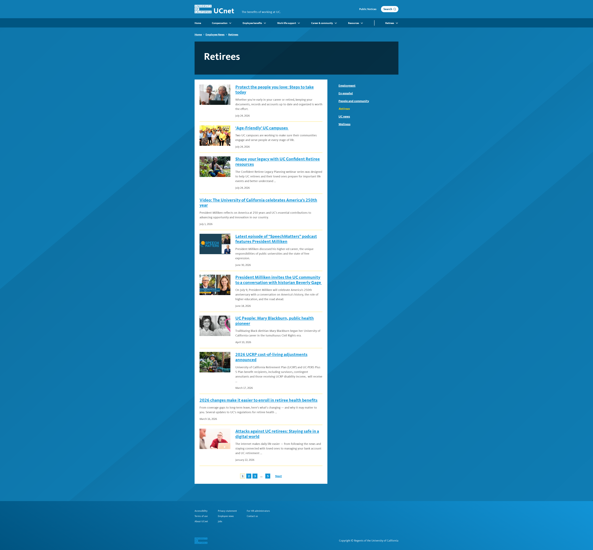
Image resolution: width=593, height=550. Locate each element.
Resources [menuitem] (353, 23)
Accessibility (201, 511)
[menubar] (296, 22)
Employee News (215, 34)
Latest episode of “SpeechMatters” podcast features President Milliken (276, 239)
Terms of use (201, 516)
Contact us (252, 516)
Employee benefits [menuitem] (252, 23)
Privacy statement (227, 511)
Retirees (233, 34)
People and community (354, 101)
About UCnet (201, 521)
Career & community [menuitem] (322, 23)
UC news (344, 116)
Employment (347, 85)
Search (387, 9)
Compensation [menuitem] (219, 23)
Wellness (344, 124)
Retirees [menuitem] (389, 23)
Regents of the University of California (376, 540)
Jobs (220, 521)
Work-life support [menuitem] (286, 23)
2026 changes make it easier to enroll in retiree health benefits (259, 400)
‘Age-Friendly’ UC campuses (262, 127)
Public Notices (367, 9)
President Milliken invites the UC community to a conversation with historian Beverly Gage (278, 280)
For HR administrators (258, 511)
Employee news (226, 516)
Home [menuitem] (198, 23)
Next (278, 476)
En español (346, 93)
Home (198, 34)
